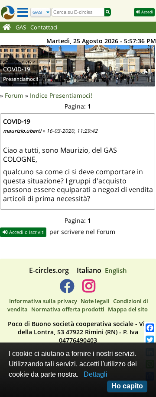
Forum (14, 95)
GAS (21, 27)
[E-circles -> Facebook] (67, 289)
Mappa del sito (128, 309)
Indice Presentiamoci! (61, 95)
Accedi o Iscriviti (26, 232)
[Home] (6, 28)
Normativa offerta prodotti (67, 309)
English (116, 270)
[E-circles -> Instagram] (88, 289)
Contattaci (43, 27)
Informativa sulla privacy (43, 301)
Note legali (95, 301)
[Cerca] (107, 12)
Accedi (146, 12)
